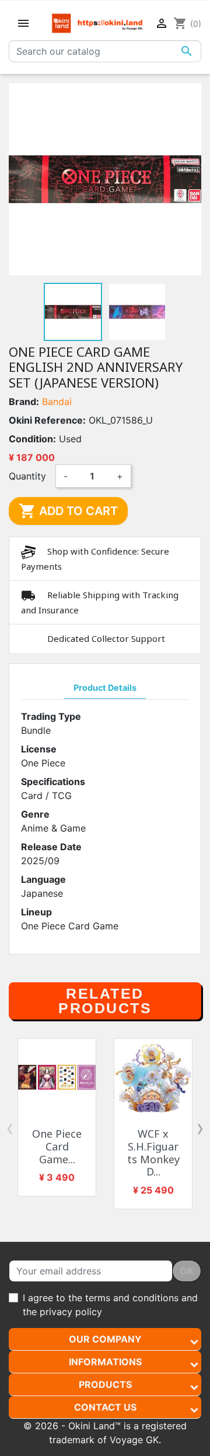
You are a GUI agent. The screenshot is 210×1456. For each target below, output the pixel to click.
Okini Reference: (47, 420)
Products (105, 1384)
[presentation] (10, 1127)
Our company (105, 1339)
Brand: (24, 401)
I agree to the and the (110, 1304)
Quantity (27, 476)
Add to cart (68, 511)
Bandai (57, 401)
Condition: (32, 439)
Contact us (105, 1407)
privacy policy (71, 1311)
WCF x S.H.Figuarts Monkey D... (153, 1152)
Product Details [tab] (105, 688)
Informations (105, 1362)
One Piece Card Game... (57, 1146)
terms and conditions (131, 1298)
